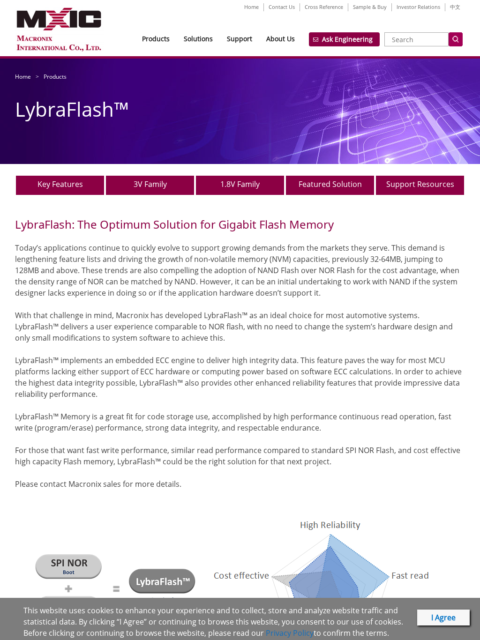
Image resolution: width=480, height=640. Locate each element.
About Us (280, 38)
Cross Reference (324, 6)
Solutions (198, 38)
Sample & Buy (370, 6)
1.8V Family (240, 184)
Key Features (60, 184)
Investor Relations (418, 6)
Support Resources (420, 184)
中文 (455, 6)
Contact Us (282, 6)
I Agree (443, 617)
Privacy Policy (290, 633)
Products (156, 38)
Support (239, 38)
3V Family (150, 184)
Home (251, 6)
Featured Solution (330, 184)
